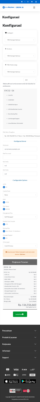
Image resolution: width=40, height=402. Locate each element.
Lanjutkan (18, 314)
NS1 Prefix (6, 162)
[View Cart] (32, 1)
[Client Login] (36, 1)
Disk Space (6, 206)
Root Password (7, 153)
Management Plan (8, 213)
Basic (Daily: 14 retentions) (12, 231)
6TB (6, 224)
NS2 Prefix (6, 170)
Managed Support (7, 235)
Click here (22, 254)
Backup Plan (6, 228)
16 (6, 187)
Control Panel (6, 191)
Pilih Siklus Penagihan (9, 132)
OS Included (6, 242)
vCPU (4, 184)
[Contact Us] (28, 1)
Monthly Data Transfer (9, 221)
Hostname (5, 145)
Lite (6, 238)
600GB (7, 209)
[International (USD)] (23, 1)
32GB (7, 202)
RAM (4, 199)
